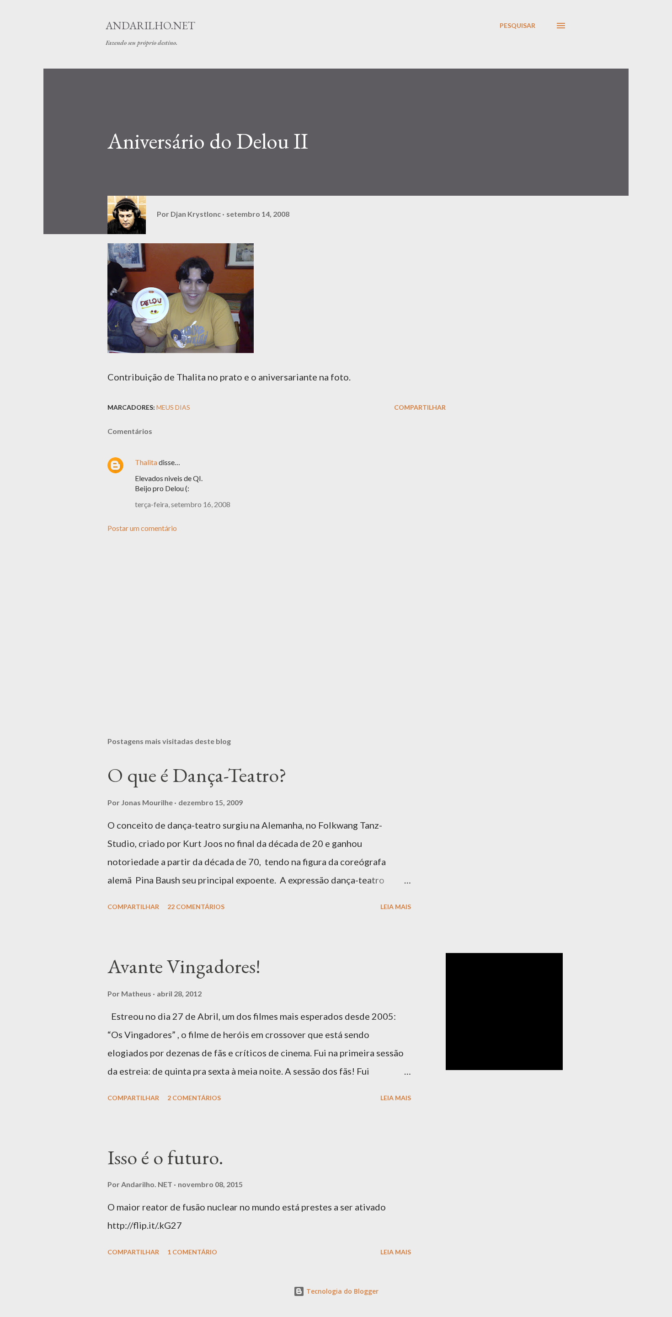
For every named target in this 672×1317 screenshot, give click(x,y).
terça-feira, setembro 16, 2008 (182, 504)
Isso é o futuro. (165, 1157)
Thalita (146, 462)
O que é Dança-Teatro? (197, 775)
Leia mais (395, 906)
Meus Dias (173, 407)
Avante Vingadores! (184, 966)
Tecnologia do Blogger (341, 1291)
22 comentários (195, 906)
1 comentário (192, 1252)
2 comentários (194, 1098)
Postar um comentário (142, 528)
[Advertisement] (261, 623)
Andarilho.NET (150, 25)
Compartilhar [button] (420, 407)
